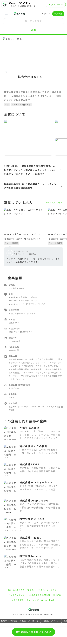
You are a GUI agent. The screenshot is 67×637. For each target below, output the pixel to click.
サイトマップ (32, 600)
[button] (33, 170)
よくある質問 (17, 600)
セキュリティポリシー (16, 595)
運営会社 (31, 590)
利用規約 (57, 595)
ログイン (46, 14)
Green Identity (48, 600)
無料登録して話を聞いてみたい (33, 631)
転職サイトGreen (9, 621)
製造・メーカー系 (30, 621)
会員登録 (58, 14)
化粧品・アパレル (51, 621)
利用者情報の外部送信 (39, 595)
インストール (56, 4)
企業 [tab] (33, 30)
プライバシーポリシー (48, 590)
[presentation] (33, 21)
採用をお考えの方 (16, 590)
